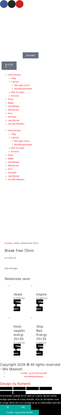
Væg (13, 78)
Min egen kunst (22, 85)
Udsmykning (14, 74)
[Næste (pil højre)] (19, 392)
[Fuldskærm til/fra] (19, 388)
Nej (23, 407)
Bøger (11, 103)
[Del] (32, 388)
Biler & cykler (17, 92)
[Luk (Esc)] (45, 388)
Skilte (16, 243)
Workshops (13, 110)
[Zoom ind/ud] (6, 388)
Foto (10, 113)
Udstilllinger (14, 106)
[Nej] (45, 413)
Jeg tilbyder (14, 120)
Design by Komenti (15, 383)
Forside (8, 243)
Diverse (15, 96)
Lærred (15, 81)
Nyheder (12, 117)
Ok (7, 407)
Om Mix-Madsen (16, 123)
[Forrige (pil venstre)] (6, 392)
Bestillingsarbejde (23, 88)
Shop (10, 99)
